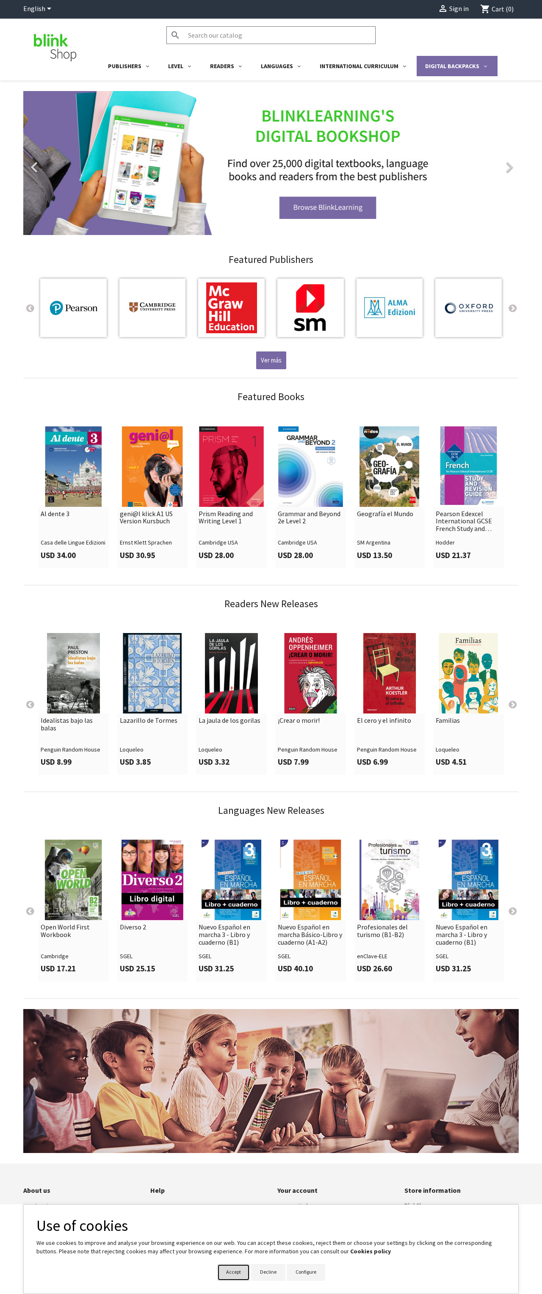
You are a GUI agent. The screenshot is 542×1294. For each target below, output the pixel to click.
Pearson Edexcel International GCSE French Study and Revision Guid (464, 521)
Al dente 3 (55, 514)
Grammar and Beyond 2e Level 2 (309, 517)
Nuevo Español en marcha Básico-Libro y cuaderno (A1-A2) (310, 934)
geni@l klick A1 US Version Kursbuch (146, 517)
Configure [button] (306, 1272)
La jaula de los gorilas (229, 720)
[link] (271, 163)
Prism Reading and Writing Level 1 (226, 517)
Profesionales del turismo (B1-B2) (382, 930)
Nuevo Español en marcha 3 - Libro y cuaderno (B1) (224, 934)
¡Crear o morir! (299, 720)
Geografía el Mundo (385, 514)
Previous (29, 308)
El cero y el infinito (384, 720)
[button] (60, 163)
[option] (271, 163)
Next (512, 308)
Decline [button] (268, 1272)
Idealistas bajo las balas (67, 724)
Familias (448, 720)
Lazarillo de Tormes (148, 720)
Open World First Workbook (65, 930)
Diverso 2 (133, 927)
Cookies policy (370, 1251)
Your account (297, 1190)
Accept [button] (233, 1272)
